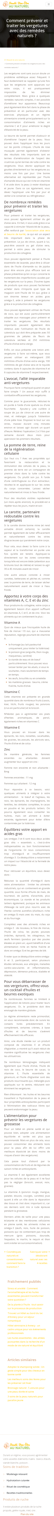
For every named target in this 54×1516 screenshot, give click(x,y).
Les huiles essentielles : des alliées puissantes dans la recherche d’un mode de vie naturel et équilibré (26, 1341)
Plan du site (27, 1514)
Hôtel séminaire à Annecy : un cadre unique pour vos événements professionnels (27, 1329)
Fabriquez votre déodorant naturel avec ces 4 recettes (38, 1257)
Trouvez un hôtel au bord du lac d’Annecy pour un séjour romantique (25, 1317)
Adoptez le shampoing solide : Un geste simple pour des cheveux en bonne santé (26, 1370)
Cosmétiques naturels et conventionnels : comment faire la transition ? (16, 1259)
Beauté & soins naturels (16, 60)
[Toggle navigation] (49, 4)
